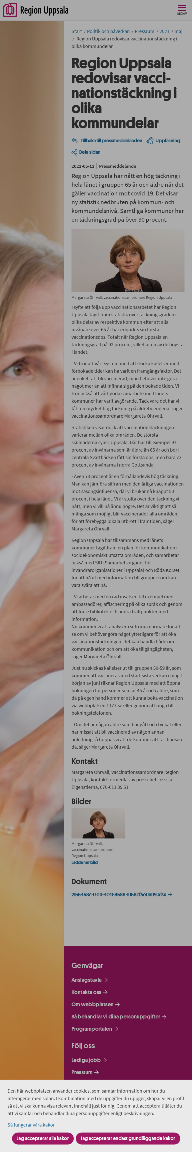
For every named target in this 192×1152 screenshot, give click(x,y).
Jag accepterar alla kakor (43, 1138)
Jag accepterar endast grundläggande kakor (128, 1138)
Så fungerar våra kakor (31, 1125)
